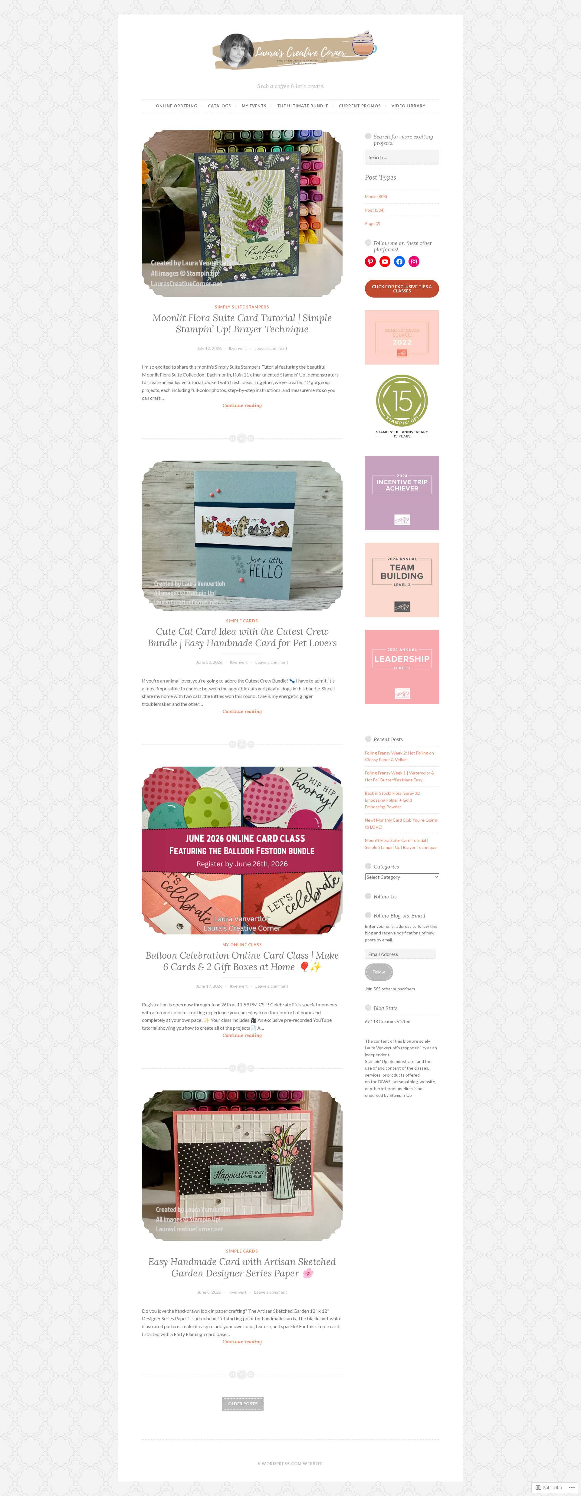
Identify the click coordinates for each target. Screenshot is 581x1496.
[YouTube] (384, 261)
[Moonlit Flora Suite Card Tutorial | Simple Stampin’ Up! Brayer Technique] (242, 213)
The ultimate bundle (302, 105)
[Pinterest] (370, 261)
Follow (379, 971)
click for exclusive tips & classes (402, 288)
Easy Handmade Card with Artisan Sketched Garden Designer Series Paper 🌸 (242, 1267)
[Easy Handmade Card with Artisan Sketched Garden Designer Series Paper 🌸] (242, 1165)
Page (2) (372, 223)
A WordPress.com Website (290, 1463)
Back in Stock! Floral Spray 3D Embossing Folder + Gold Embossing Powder (392, 799)
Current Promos (360, 105)
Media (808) (376, 196)
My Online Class (242, 944)
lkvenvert (238, 348)
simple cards (242, 620)
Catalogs (219, 105)
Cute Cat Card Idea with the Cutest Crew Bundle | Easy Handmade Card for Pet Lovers (242, 637)
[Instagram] (414, 261)
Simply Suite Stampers (242, 307)
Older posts (243, 1403)
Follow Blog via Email (399, 915)
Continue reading (202, 405)
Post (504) (375, 210)
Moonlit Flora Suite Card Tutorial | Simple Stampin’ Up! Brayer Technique (242, 323)
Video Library (408, 105)
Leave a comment (270, 348)
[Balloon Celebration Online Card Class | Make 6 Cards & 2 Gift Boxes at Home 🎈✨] (242, 850)
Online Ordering (176, 105)
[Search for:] (402, 157)
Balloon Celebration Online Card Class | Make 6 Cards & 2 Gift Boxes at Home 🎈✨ (242, 961)
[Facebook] (399, 261)
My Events (254, 105)
